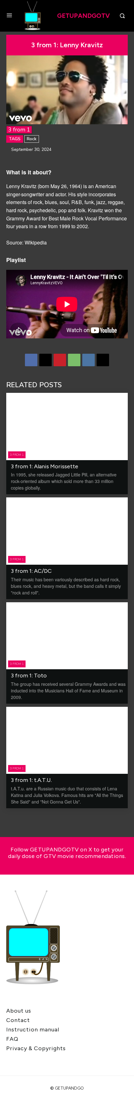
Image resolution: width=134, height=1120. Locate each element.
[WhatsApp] (74, 360)
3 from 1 (19, 129)
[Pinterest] (60, 360)
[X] (45, 360)
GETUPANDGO (69, 1088)
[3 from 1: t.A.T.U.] (67, 740)
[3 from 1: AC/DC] (67, 531)
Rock (31, 139)
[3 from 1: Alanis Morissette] (67, 426)
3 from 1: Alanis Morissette (44, 466)
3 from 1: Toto (29, 675)
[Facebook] (31, 360)
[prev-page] (10, 816)
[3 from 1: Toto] (67, 636)
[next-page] (20, 816)
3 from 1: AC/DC (31, 571)
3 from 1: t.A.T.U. (31, 780)
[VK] (88, 360)
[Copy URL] (103, 360)
